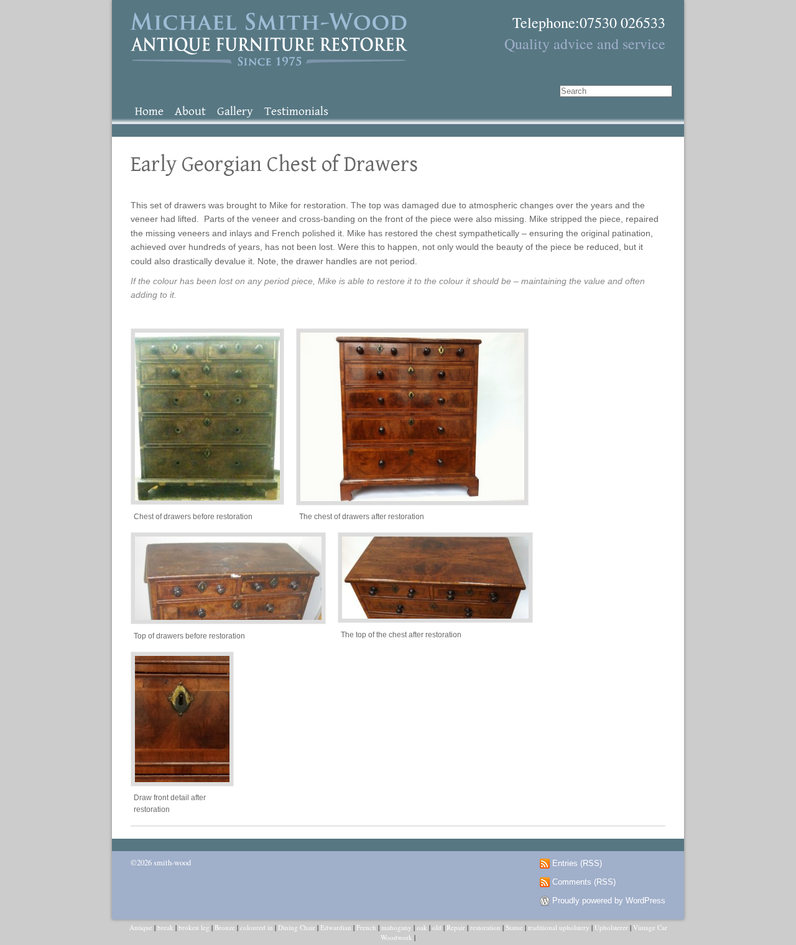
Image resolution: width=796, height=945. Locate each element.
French (366, 927)
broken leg (194, 927)
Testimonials (296, 111)
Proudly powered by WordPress (608, 901)
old (437, 927)
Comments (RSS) (584, 882)
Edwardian (335, 927)
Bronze (225, 927)
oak (422, 927)
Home (149, 111)
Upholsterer (611, 927)
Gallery (235, 111)
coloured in (256, 927)
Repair (456, 927)
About (190, 111)
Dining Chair (296, 927)
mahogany (396, 927)
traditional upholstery (559, 927)
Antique (140, 927)
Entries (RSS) (577, 863)
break (165, 927)
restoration (485, 927)
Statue (514, 927)
